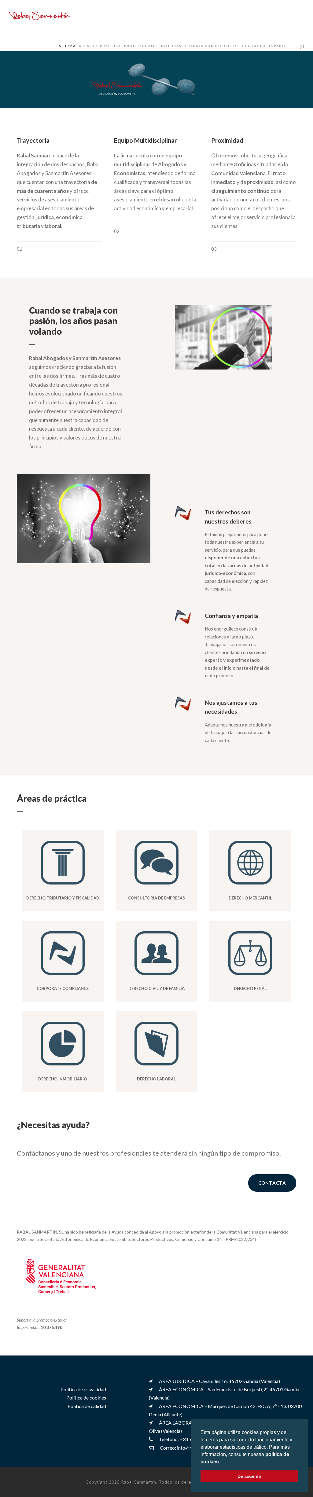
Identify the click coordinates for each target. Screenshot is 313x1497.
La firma (66, 46)
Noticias (171, 46)
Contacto (254, 46)
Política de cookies (86, 1397)
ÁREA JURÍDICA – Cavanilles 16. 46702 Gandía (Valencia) (219, 1381)
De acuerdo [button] (249, 1476)
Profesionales (141, 46)
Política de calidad (87, 1406)
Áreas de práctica (100, 46)
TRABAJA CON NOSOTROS (212, 46)
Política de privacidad (83, 1389)
